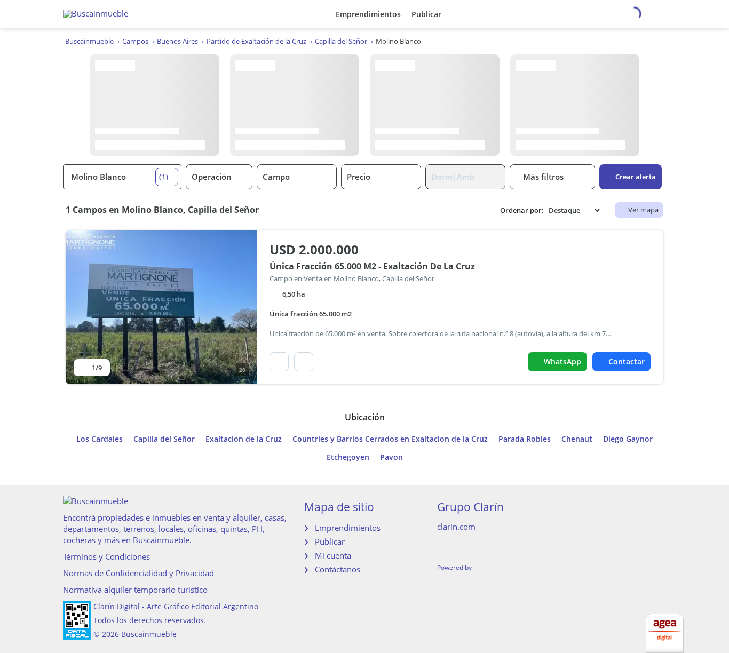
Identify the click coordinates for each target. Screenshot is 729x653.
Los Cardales (99, 439)
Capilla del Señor (164, 439)
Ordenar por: (522, 210)
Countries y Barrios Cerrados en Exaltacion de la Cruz (390, 439)
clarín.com (456, 526)
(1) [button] (164, 176)
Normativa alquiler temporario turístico (135, 589)
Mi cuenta (333, 555)
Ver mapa (643, 209)
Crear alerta (635, 176)
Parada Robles (524, 439)
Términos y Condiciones (106, 556)
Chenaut (576, 439)
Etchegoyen (348, 457)
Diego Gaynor (628, 439)
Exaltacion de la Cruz (243, 439)
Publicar (426, 14)
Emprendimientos (368, 14)
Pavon (391, 457)
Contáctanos (337, 569)
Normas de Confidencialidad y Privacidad (138, 573)
